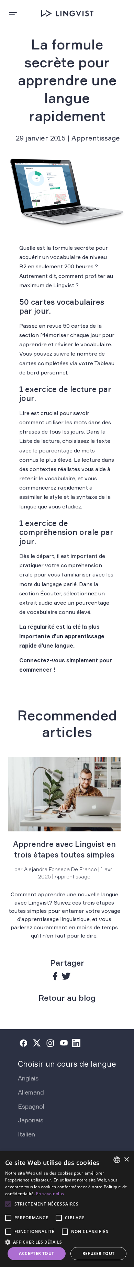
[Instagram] (50, 1043)
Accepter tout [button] (36, 1253)
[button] (67, 1241)
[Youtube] (63, 1043)
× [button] (126, 1159)
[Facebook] (23, 1043)
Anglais (28, 1078)
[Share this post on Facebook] (55, 976)
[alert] (67, 1209)
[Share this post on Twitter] (66, 976)
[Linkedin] (76, 1043)
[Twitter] (37, 1043)
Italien (26, 1134)
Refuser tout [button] (98, 1253)
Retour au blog (67, 998)
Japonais (30, 1120)
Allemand (31, 1092)
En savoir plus (50, 1194)
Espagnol (31, 1106)
